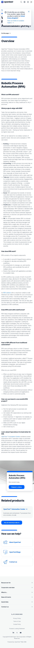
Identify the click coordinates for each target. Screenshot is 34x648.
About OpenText (15, 542)
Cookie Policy (17, 624)
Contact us (13, 562)
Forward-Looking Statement (17, 628)
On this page (5, 33)
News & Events (6, 597)
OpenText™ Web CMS (20, 642)
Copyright (5, 636)
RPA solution (7, 292)
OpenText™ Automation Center (10, 436)
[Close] (28, 11)
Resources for (6, 583)
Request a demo (16, 487)
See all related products (11, 522)
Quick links (4, 602)
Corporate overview (7, 587)
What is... (4, 592)
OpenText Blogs (15, 552)
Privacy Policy (17, 618)
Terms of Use (17, 621)
